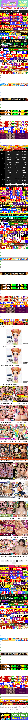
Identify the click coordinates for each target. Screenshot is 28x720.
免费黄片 (24, 178)
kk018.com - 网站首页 (11, 11)
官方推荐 (3, 168)
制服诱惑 (24, 180)
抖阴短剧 (17, 185)
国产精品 (9, 151)
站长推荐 (3, 163)
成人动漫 (24, 154)
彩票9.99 (9, 170)
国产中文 (9, 183)
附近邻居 (9, 162)
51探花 (24, 172)
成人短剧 (24, 183)
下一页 (21, 560)
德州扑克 (24, 167)
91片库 (9, 175)
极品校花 (9, 185)
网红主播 (17, 151)
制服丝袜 (17, 159)
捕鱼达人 (9, 167)
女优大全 (17, 175)
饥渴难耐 (17, 162)
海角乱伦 (17, 180)
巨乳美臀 (24, 157)
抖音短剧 (9, 172)
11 (13, 560)
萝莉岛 (24, 175)
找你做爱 (24, 162)
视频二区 (3, 158)
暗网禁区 (9, 180)
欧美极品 (17, 154)
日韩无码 (24, 185)
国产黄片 (9, 178)
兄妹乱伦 (17, 183)
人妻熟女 (9, 159)
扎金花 (16, 170)
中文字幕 (17, 157)
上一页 (7, 560)
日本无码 (24, 151)
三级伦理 (9, 157)
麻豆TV (16, 172)
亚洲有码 (9, 154)
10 (10, 560)
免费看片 (3, 184)
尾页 (14, 562)
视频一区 (3, 153)
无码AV (2, 174)
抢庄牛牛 (17, 167)
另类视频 (24, 159)
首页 (2, 560)
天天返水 (24, 170)
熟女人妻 (17, 178)
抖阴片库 (3, 179)
